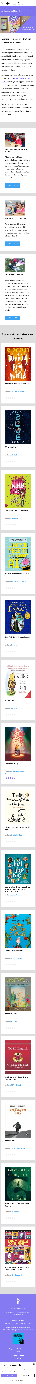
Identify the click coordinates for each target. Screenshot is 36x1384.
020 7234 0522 (8, 1330)
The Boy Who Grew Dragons (15, 950)
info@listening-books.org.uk (23, 1323)
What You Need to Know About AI (17, 574)
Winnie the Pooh (11, 701)
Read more (17, 1372)
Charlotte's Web (11, 1014)
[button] (32, 3)
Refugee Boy (10, 1141)
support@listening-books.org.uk (23, 1330)
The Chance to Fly (11, 764)
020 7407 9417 (9, 1323)
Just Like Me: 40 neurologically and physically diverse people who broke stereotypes (18, 889)
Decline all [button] (26, 1375)
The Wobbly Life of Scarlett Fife (16, 510)
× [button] (34, 1364)
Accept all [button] (9, 1375)
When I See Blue (11, 447)
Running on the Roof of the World (17, 384)
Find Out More (13, 186)
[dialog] (18, 1373)
